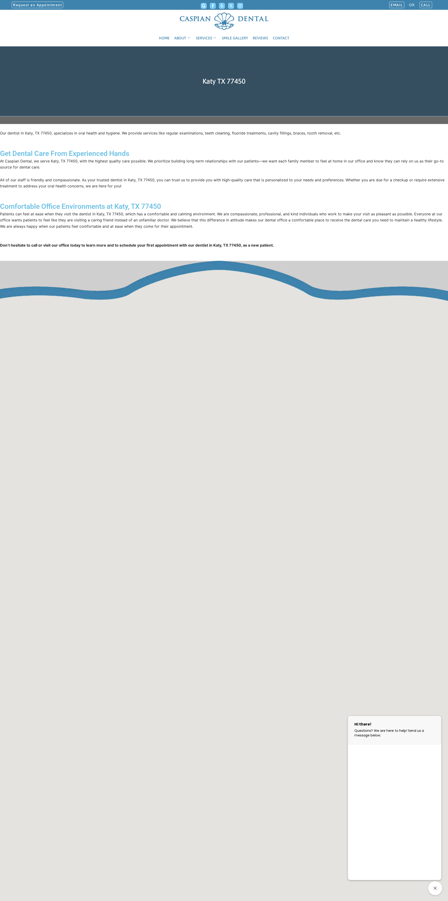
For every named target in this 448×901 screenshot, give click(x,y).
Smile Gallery (235, 38)
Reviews (260, 38)
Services (204, 38)
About (180, 38)
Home (164, 38)
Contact (281, 38)
